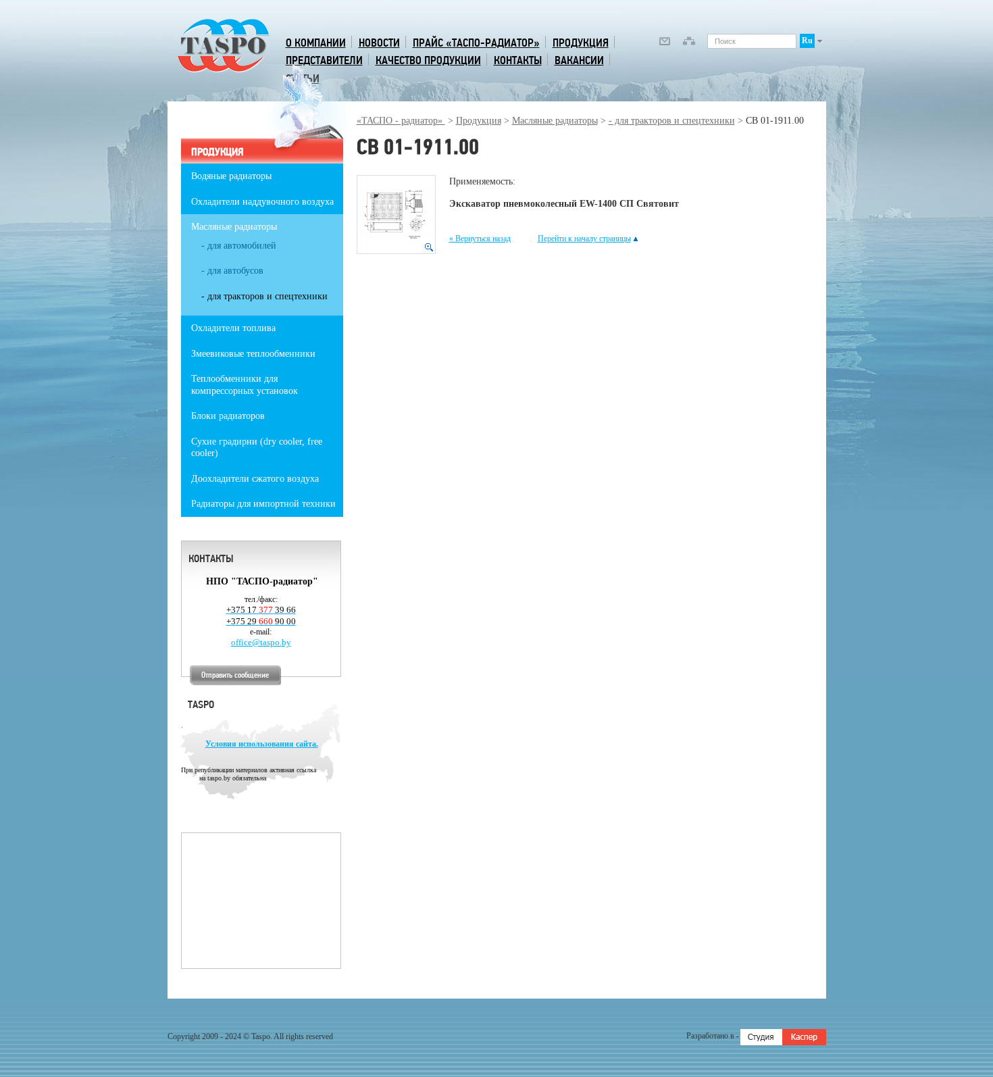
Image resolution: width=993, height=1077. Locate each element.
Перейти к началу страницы (584, 238)
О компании (316, 43)
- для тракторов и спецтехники (672, 121)
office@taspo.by (261, 642)
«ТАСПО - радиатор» (401, 121)
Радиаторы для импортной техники (263, 504)
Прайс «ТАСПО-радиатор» (476, 43)
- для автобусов (232, 271)
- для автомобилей (238, 246)
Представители (324, 60)
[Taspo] (224, 70)
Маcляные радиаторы (555, 121)
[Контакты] (665, 43)
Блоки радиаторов (228, 416)
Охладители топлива (233, 328)
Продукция (581, 43)
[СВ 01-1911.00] (396, 214)
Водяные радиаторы (231, 176)
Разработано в (711, 1036)
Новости (379, 43)
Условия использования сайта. (261, 744)
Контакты (518, 60)
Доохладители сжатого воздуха (255, 479)
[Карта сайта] (689, 43)
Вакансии (579, 60)
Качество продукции (428, 60)
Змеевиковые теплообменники (253, 354)
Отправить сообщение (235, 675)
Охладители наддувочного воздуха (262, 202)
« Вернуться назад (480, 238)
